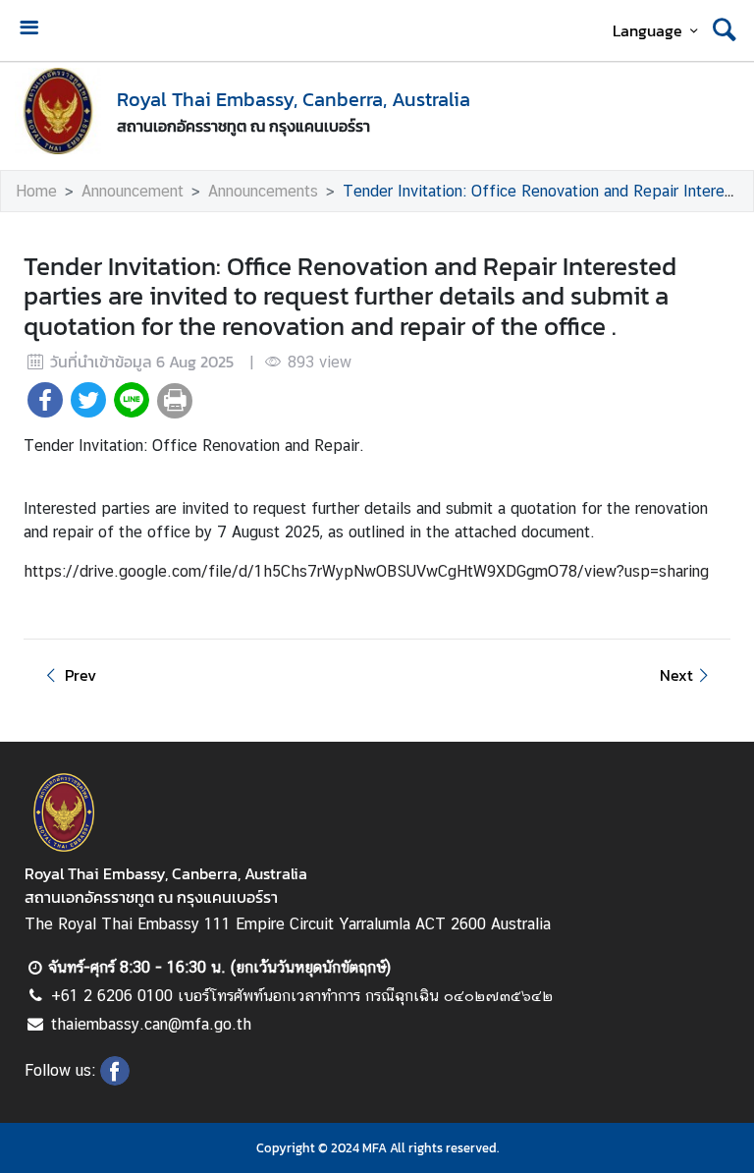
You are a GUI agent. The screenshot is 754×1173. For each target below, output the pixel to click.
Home (36, 191)
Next (676, 675)
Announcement (132, 191)
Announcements (263, 191)
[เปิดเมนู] (28, 30)
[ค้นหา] (724, 30)
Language (647, 30)
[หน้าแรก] (58, 111)
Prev (80, 675)
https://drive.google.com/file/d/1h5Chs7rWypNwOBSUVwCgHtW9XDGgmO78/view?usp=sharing (366, 571)
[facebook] (115, 1079)
